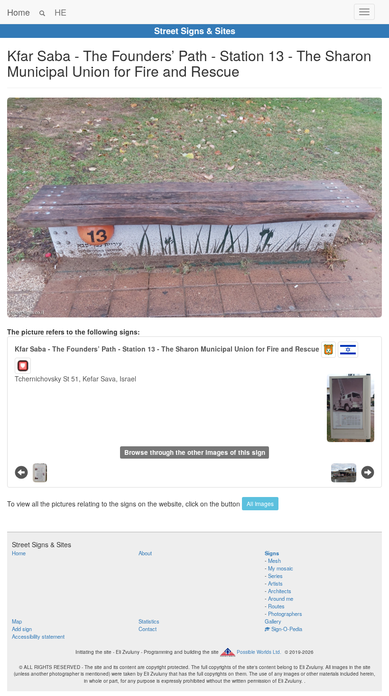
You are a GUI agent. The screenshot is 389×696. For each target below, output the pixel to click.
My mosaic (280, 568)
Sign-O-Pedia (286, 629)
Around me (280, 598)
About (145, 553)
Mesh (274, 560)
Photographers (285, 613)
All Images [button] (260, 503)
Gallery (273, 621)
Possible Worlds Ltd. (259, 651)
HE (60, 12)
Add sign (22, 629)
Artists (275, 583)
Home (18, 12)
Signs (272, 553)
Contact (148, 629)
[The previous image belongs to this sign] (21, 471)
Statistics (149, 621)
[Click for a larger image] (194, 207)
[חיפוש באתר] (42, 12)
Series (275, 575)
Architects (279, 591)
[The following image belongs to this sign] (367, 471)
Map (17, 621)
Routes (276, 606)
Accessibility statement (38, 636)
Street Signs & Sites (194, 31)
